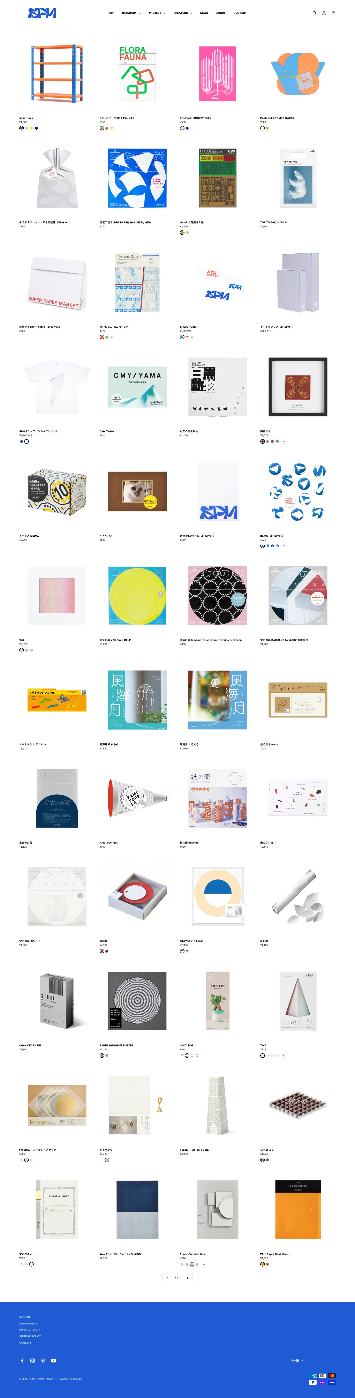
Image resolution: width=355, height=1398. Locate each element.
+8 (284, 546)
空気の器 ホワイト (30, 941)
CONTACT (240, 13)
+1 (204, 1264)
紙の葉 (264, 941)
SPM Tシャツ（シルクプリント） (38, 431)
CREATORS (181, 13)
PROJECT (155, 13)
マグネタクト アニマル (32, 744)
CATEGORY (129, 13)
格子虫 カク (267, 1149)
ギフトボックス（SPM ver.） (277, 326)
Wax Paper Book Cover (275, 1254)
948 (21, 640)
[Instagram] (32, 1360)
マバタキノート (28, 1254)
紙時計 (103, 941)
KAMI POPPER (109, 842)
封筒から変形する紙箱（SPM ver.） (40, 326)
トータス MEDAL (29, 535)
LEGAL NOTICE (28, 1323)
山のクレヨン (268, 842)
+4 (284, 441)
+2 (284, 1055)
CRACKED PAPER (30, 1045)
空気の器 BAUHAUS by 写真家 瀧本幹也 (284, 640)
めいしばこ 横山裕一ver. (114, 326)
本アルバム (106, 535)
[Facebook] (22, 1360)
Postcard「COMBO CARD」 (277, 118)
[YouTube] (53, 1360)
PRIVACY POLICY (29, 1330)
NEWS (204, 13)
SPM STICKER (189, 326)
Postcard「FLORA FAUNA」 (117, 118)
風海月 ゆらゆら (109, 744)
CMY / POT (186, 1045)
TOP (111, 13)
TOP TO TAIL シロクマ (273, 222)
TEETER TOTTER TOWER (195, 1149)
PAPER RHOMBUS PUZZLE (116, 1045)
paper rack (26, 118)
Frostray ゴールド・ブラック (37, 1149)
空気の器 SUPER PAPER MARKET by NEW (125, 222)
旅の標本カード (269, 744)
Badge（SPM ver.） (272, 535)
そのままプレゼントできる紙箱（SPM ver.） (45, 222)
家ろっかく (106, 1149)
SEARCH (24, 1317)
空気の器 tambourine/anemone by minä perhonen (211, 640)
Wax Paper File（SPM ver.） (198, 535)
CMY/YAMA (107, 431)
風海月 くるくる (189, 744)
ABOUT (220, 13)
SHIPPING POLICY (30, 1336)
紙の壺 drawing (189, 842)
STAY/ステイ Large (191, 941)
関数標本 (265, 431)
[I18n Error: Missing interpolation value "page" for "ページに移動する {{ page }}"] (187, 1277)
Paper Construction (192, 1254)
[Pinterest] (43, 1360)
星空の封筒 (25, 842)
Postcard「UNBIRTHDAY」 (197, 118)
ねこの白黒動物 (189, 431)
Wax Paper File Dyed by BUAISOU (121, 1254)
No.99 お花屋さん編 (192, 222)
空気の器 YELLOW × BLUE (115, 640)
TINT (263, 1045)
